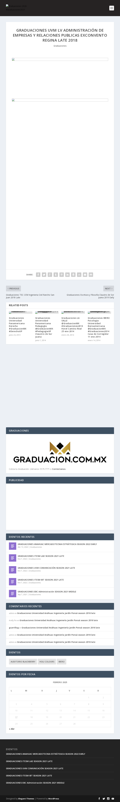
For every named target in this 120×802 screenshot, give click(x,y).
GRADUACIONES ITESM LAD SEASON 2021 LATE (41, 556)
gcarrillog (14, 627)
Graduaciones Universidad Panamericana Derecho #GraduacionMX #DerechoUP (17, 325)
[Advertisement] (60, 506)
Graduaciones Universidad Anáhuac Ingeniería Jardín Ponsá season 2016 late (56, 613)
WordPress (53, 798)
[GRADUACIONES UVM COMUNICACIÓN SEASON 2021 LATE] (12, 569)
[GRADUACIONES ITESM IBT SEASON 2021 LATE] (12, 581)
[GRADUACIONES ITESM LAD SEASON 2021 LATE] (12, 558)
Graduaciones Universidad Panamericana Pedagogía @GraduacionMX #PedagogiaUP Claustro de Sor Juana (44, 327)
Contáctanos (58, 469)
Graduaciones (60, 45)
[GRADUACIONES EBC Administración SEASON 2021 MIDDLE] (12, 593)
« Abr (11, 728)
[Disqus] (60, 389)
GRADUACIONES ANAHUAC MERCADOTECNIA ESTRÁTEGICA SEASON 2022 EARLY (57, 544)
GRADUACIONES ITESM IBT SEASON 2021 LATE (41, 579)
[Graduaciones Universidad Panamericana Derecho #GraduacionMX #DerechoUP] (20, 312)
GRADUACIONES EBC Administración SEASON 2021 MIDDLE (47, 591)
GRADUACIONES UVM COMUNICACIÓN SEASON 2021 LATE (46, 567)
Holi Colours (47, 661)
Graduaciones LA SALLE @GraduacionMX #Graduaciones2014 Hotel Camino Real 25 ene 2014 (72, 325)
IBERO (62, 661)
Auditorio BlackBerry (23, 661)
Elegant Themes (26, 798)
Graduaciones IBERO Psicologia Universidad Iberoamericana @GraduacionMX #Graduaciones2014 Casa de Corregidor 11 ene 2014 (99, 327)
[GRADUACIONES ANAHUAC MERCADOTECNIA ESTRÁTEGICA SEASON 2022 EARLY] (12, 546)
